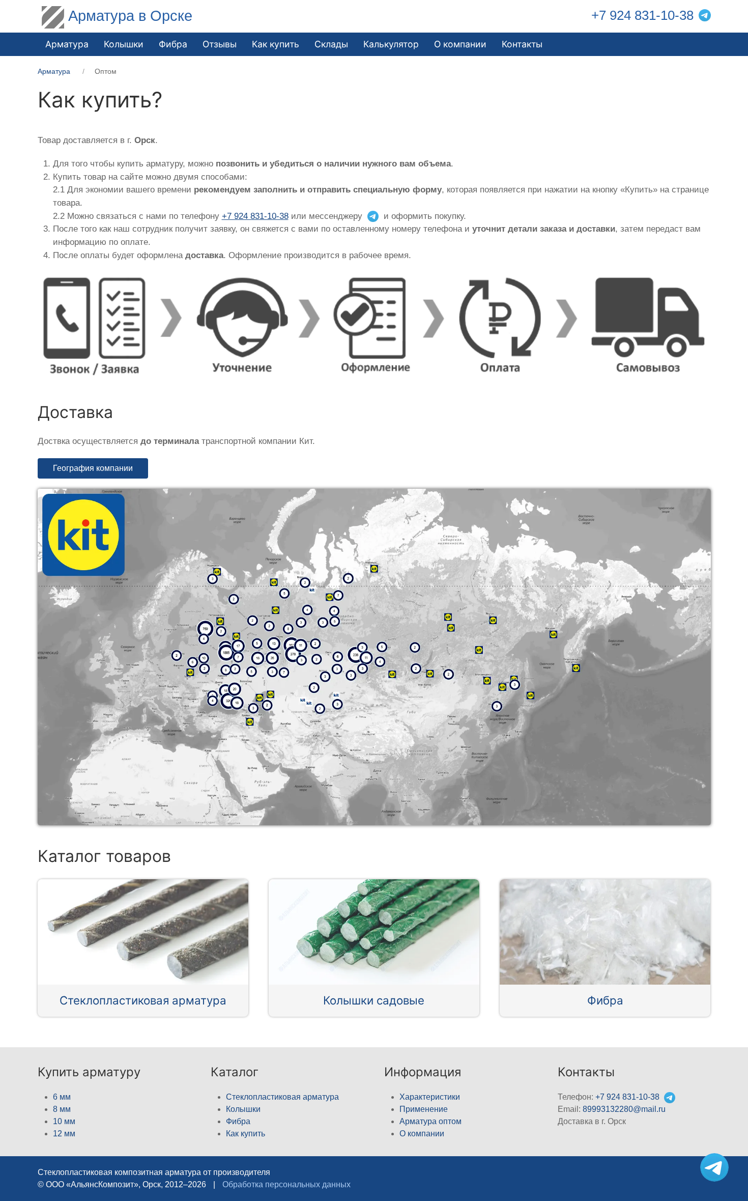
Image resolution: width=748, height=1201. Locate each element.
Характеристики (429, 1097)
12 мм (64, 1133)
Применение (423, 1109)
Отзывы (220, 44)
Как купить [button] (275, 44)
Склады (331, 44)
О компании (460, 44)
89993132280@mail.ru (624, 1109)
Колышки (243, 1109)
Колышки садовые (373, 1000)
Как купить (245, 1133)
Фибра (173, 44)
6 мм (62, 1097)
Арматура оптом (430, 1121)
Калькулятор (391, 44)
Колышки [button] (123, 44)
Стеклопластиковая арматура (143, 1000)
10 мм (64, 1121)
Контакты (522, 44)
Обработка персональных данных (286, 1184)
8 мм (62, 1109)
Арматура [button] (67, 44)
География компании (93, 468)
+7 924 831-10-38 (642, 15)
